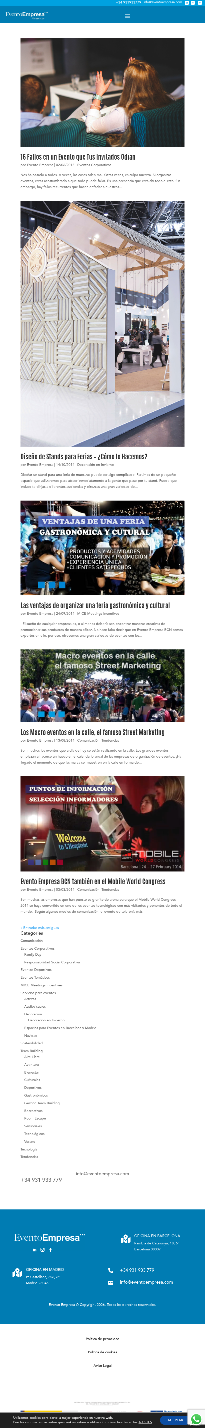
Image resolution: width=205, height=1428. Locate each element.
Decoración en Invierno (95, 465)
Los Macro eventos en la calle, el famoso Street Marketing (92, 733)
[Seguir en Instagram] (42, 1250)
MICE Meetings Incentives (98, 613)
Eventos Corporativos (94, 165)
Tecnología (28, 1149)
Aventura (31, 1065)
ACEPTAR (175, 1420)
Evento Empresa (40, 165)
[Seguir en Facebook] (50, 1250)
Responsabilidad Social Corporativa (52, 962)
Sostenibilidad (31, 1043)
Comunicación (88, 740)
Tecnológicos (34, 1134)
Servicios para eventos (38, 993)
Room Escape (35, 1118)
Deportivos (33, 1088)
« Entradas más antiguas (39, 928)
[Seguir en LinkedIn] (34, 1250)
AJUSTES (145, 1422)
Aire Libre (32, 1057)
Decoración (33, 1014)
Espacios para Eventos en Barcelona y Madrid (60, 1028)
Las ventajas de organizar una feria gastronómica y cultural (95, 606)
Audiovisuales (35, 1006)
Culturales (32, 1080)
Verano (29, 1141)
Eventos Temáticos (35, 977)
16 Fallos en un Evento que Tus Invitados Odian (78, 157)
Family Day (32, 954)
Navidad (31, 1036)
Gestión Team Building (42, 1103)
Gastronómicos (36, 1095)
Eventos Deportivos (36, 970)
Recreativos (33, 1111)
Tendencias (110, 740)
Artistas (30, 999)
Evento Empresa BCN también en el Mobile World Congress (93, 882)
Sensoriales (33, 1126)
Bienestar (31, 1072)
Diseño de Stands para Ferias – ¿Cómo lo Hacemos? (83, 457)
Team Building (31, 1051)
